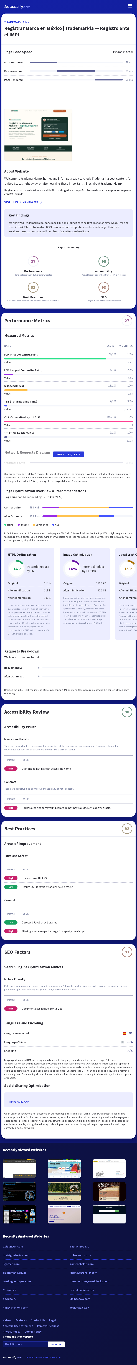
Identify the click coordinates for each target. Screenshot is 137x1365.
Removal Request (48, 1326)
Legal (52, 1320)
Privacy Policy (11, 1331)
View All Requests (68, 454)
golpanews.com (13, 1246)
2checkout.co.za (80, 1255)
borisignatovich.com (16, 1255)
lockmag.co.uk (79, 1307)
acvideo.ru (9, 1299)
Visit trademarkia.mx (21, 202)
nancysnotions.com (15, 1307)
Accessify (17, 6)
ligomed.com (11, 1264)
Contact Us (38, 1320)
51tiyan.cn (9, 1290)
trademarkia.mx (16, 22)
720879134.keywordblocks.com (89, 1281)
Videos (7, 1320)
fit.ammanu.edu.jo (15, 1272)
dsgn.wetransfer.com (83, 1272)
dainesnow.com (80, 1299)
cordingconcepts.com (17, 1281)
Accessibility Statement (18, 1326)
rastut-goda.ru (79, 1246)
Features (21, 1320)
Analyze (56, 1344)
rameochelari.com (82, 1264)
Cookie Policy (33, 1331)
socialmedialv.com (82, 1290)
